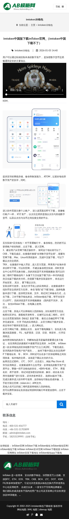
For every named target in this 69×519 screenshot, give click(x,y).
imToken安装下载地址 (27, 453)
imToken (21, 449)
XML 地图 (32, 510)
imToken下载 (31, 446)
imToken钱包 (44, 446)
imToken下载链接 (51, 449)
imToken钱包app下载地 (50, 453)
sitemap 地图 (45, 510)
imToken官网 (18, 446)
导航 (58, 7)
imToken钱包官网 (59, 446)
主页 (33, 25)
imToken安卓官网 (34, 449)
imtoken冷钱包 (45, 25)
